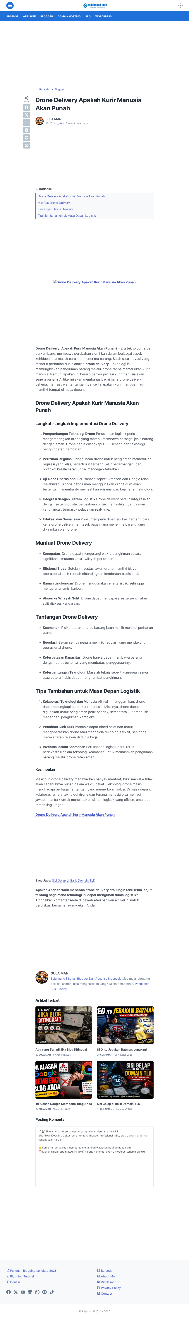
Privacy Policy (110, 1288)
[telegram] (26, 130)
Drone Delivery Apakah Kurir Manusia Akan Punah (71, 196)
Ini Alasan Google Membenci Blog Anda (63, 1104)
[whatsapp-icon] (37, 1292)
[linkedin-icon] (30, 1292)
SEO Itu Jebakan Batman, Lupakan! (122, 1049)
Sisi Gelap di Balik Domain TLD (73, 880)
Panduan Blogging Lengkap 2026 (33, 1270)
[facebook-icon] (8, 1292)
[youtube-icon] (23, 1292)
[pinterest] (26, 137)
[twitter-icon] (15, 1292)
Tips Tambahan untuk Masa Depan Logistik (67, 215)
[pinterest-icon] (44, 1292)
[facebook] (26, 107)
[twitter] (26, 115)
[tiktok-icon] (51, 1292)
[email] (26, 145)
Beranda (106, 1270)
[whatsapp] (26, 122)
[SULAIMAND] (95, 5)
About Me (107, 1276)
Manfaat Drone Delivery (54, 203)
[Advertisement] (94, 54)
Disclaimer (108, 1282)
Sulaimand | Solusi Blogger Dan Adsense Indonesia (86, 978)
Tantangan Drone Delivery (55, 209)
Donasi (14, 1282)
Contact (106, 1293)
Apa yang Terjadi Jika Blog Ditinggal (61, 1049)
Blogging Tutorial (21, 1276)
